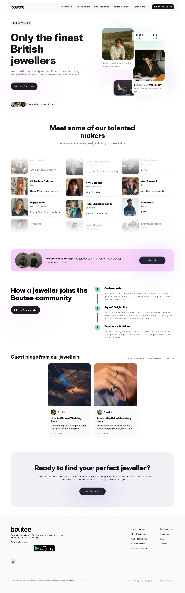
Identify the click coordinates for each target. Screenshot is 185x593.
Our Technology (139, 538)
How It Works (65, 6)
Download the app (163, 6)
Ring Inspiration (101, 6)
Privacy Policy (133, 581)
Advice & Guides (121, 6)
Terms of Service (167, 581)
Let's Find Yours (26, 86)
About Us (164, 534)
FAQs (163, 538)
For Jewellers (166, 529)
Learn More (139, 6)
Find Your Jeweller (27, 310)
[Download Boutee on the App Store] (21, 548)
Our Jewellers (83, 6)
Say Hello (152, 260)
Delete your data (149, 581)
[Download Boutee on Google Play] (44, 548)
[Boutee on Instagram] (13, 561)
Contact (164, 543)
